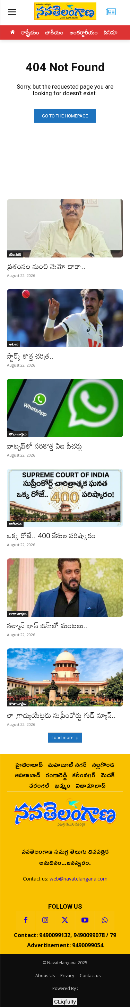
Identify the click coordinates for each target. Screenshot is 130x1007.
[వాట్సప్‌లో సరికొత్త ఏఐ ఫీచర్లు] (65, 408)
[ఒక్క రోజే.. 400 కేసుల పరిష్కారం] (65, 498)
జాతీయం (15, 523)
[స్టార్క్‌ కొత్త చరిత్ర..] (65, 318)
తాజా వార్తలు (17, 434)
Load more (62, 737)
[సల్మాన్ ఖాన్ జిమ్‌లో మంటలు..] (65, 587)
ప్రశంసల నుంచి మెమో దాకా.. (46, 266)
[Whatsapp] (104, 920)
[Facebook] (25, 920)
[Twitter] (65, 920)
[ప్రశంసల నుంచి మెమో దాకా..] (65, 228)
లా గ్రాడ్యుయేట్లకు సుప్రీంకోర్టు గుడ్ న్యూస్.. (61, 715)
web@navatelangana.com (78, 878)
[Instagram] (45, 920)
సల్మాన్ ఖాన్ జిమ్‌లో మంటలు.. (47, 625)
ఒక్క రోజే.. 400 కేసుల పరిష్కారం (51, 535)
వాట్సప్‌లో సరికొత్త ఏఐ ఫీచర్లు (44, 446)
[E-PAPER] (111, 13)
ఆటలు (13, 344)
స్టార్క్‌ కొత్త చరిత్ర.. (30, 356)
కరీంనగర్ (15, 254)
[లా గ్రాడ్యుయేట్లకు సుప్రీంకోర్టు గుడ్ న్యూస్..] (65, 677)
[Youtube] (85, 920)
